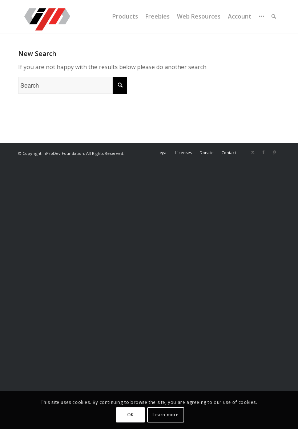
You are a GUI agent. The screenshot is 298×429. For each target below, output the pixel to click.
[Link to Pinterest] (274, 152)
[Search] (274, 16)
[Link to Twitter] (252, 152)
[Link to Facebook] (263, 152)
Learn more (166, 415)
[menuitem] (125, 16)
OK (130, 415)
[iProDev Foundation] (47, 16)
